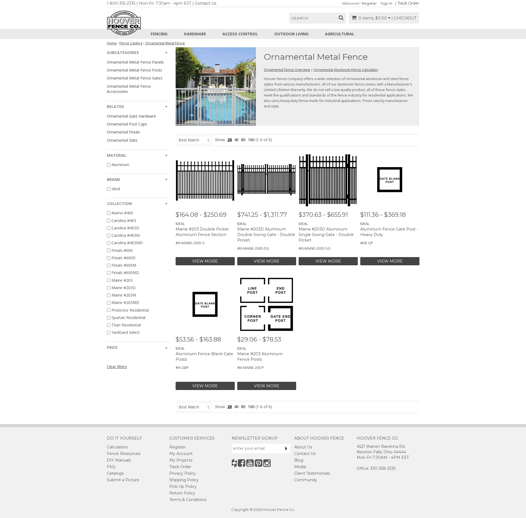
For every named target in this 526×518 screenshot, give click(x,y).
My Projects (180, 460)
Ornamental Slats (122, 140)
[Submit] (286, 448)
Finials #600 (122, 250)
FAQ (111, 466)
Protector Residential (130, 310)
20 (229, 139)
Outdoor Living (291, 33)
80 (243, 139)
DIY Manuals (119, 460)
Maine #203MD (125, 302)
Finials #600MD (125, 272)
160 (251, 139)
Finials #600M (124, 265)
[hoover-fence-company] (234, 463)
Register (369, 3)
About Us (303, 447)
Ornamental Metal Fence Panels (135, 62)
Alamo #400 (122, 213)
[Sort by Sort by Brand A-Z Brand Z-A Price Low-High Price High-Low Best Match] (194, 139)
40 (236, 139)
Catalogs (115, 473)
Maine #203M (124, 295)
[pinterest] (258, 463)
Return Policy (182, 493)
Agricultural (339, 33)
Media (300, 466)
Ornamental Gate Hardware (131, 116)
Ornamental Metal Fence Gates (134, 78)
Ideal (116, 188)
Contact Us (205, 3)
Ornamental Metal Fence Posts (134, 70)
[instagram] (267, 463)
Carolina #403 (124, 220)
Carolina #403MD (127, 243)
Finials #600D (124, 257)
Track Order (408, 3)
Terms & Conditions (187, 499)
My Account (181, 453)
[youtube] (250, 463)
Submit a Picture (123, 479)
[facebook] (241, 463)
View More (205, 261)
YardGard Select (126, 332)
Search (299, 18)
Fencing (159, 33)
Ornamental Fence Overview (287, 69)
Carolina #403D (125, 227)
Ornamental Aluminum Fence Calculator (346, 69)
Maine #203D (124, 287)
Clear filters (117, 366)
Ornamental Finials (123, 132)
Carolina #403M (126, 235)
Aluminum (120, 164)
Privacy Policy (182, 473)
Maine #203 (122, 280)
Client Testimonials (312, 473)
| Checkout (403, 18)
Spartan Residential (128, 317)
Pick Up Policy (183, 486)
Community (305, 479)
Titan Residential (126, 325)
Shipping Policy (184, 479)
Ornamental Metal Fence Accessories (129, 89)
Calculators (117, 447)
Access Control (240, 33)
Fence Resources (123, 453)
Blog (298, 460)
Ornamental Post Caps (127, 124)
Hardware (195, 33)
